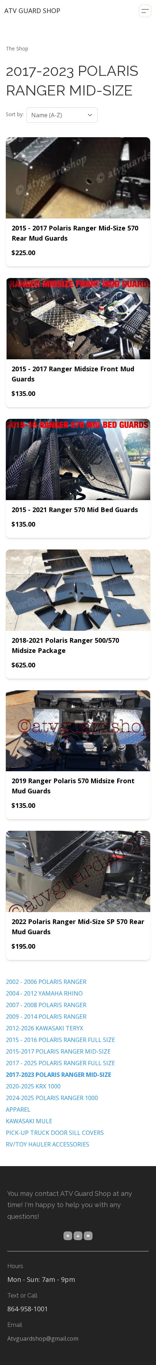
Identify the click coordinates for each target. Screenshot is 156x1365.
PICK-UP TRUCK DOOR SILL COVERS (55, 1133)
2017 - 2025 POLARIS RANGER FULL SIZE (60, 1063)
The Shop (17, 48)
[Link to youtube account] (88, 1236)
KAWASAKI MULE (29, 1121)
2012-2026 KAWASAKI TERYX (44, 1028)
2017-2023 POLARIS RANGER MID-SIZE (58, 1075)
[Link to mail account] (78, 1236)
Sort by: (15, 114)
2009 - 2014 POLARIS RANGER (46, 1017)
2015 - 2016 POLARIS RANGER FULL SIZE (60, 1040)
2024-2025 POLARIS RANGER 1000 (52, 1098)
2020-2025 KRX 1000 (33, 1086)
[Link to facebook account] (67, 1236)
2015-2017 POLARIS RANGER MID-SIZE (58, 1051)
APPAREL (18, 1109)
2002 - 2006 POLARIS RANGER (46, 982)
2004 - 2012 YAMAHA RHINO (44, 993)
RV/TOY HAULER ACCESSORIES (47, 1144)
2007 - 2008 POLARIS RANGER (46, 1005)
